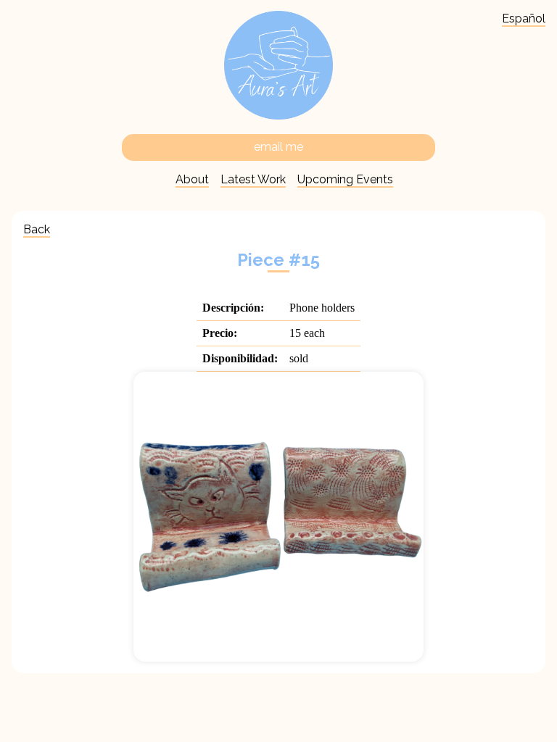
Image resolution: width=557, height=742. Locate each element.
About (192, 179)
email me (278, 147)
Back (36, 229)
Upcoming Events (345, 179)
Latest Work (253, 179)
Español (523, 18)
